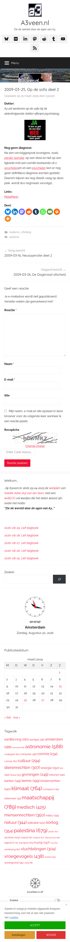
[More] (8, 219)
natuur (15, 822)
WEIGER (51, 935)
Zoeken (9, 572)
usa (54, 843)
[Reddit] (29, 212)
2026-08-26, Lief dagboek (21, 550)
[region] (35, 922)
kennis (31, 781)
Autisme (14, 232)
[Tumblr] (36, 212)
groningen (35, 774)
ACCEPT (35, 925)
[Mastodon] (22, 212)
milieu (52, 815)
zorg (28, 862)
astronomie (44, 746)
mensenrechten (24, 814)
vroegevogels (24, 856)
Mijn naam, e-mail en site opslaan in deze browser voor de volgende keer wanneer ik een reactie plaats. (33, 416)
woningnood (14, 862)
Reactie (10, 310)
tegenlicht (11, 843)
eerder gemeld (14, 158)
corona (47, 754)
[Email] (50, 212)
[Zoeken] (59, 579)
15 (60, 686)
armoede (18, 747)
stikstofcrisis (52, 837)
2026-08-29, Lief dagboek (21, 528)
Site (7, 395)
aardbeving (16, 739)
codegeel (11, 754)
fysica (15, 775)
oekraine (36, 822)
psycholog (11, 168)
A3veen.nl (35, 23)
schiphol (38, 838)
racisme (12, 837)
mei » (16, 717)
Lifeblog (26, 232)
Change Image (35, 446)
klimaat (26, 788)
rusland (26, 837)
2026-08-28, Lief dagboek (21, 535)
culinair (10, 761)
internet (57, 774)
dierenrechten (22, 767)
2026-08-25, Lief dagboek (21, 558)
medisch (31, 807)
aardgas (37, 739)
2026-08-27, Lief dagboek (21, 543)
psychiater (39, 168)
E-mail (9, 379)
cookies (14, 917)
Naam (9, 364)
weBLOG (9, 498)
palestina (31, 830)
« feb (7, 717)
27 (42, 700)
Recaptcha (11, 430)
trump (42, 842)
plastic (53, 831)
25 (25, 700)
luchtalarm (51, 789)
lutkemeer (12, 798)
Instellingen (18, 935)
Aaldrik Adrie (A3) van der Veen (24, 493)
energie (50, 768)
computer (28, 754)
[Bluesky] (8, 212)
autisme (14, 237)
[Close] (66, 904)
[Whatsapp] (43, 212)
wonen (50, 857)
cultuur (29, 760)
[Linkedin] (15, 212)
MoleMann (11, 196)
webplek (54, 488)
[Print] (57, 212)
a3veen (50, 96)
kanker (12, 781)
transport (26, 842)
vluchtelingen (38, 848)
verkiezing (12, 849)
